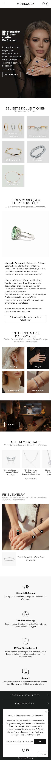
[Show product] (41, 531)
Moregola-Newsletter (25, 695)
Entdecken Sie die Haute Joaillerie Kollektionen (25, 318)
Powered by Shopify (25, 758)
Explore (12, 425)
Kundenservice (25, 703)
